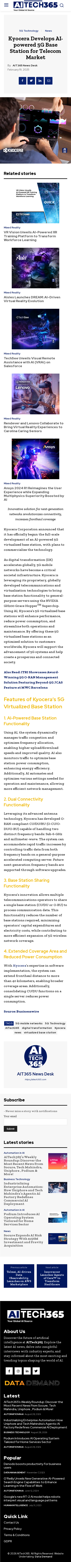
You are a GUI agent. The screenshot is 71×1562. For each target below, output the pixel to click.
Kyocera (19, 965)
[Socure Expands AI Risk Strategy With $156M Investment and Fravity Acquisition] (57, 1238)
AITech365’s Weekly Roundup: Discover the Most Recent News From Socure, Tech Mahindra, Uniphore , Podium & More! (23, 1165)
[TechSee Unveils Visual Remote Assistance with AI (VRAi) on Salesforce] (35, 329)
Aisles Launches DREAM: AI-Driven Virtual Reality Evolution (32, 299)
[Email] (48, 81)
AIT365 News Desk (25, 65)
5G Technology (28, 30)
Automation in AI (14, 1153)
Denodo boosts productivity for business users (32, 1466)
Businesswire (27, 1011)
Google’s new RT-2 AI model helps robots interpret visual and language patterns (32, 1498)
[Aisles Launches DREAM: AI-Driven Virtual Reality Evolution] (35, 268)
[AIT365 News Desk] (35, 1056)
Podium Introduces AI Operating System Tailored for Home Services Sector (22, 1219)
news (18, 1032)
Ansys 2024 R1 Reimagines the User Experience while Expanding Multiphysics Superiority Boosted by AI (34, 494)
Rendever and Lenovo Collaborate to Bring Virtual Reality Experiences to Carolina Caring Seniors (33, 427)
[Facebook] (22, 81)
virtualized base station (40, 1032)
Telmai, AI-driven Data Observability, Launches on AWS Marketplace (19, 1278)
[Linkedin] (40, 81)
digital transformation (37, 1028)
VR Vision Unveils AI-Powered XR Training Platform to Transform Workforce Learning (30, 236)
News (48, 30)
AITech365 (12, 1028)
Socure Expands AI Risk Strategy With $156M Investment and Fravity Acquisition (23, 1240)
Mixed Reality (12, 227)
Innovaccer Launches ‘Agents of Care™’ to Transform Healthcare (52, 1278)
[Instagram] (18, 1370)
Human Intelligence (16, 1505)
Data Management (15, 1472)
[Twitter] (31, 81)
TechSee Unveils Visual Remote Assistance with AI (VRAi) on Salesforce (29, 362)
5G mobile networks (29, 1023)
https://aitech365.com (35, 1079)
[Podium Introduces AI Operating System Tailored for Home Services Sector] (57, 1217)
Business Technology (17, 1179)
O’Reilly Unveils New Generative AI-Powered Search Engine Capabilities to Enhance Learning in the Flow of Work (34, 1482)
